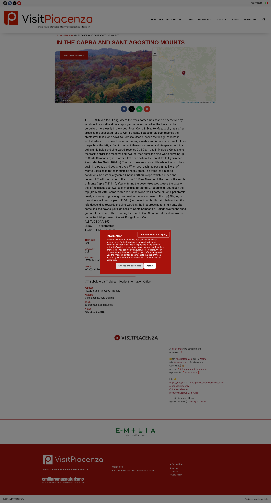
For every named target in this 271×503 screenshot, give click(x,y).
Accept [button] (150, 265)
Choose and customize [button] (129, 265)
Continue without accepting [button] (153, 234)
